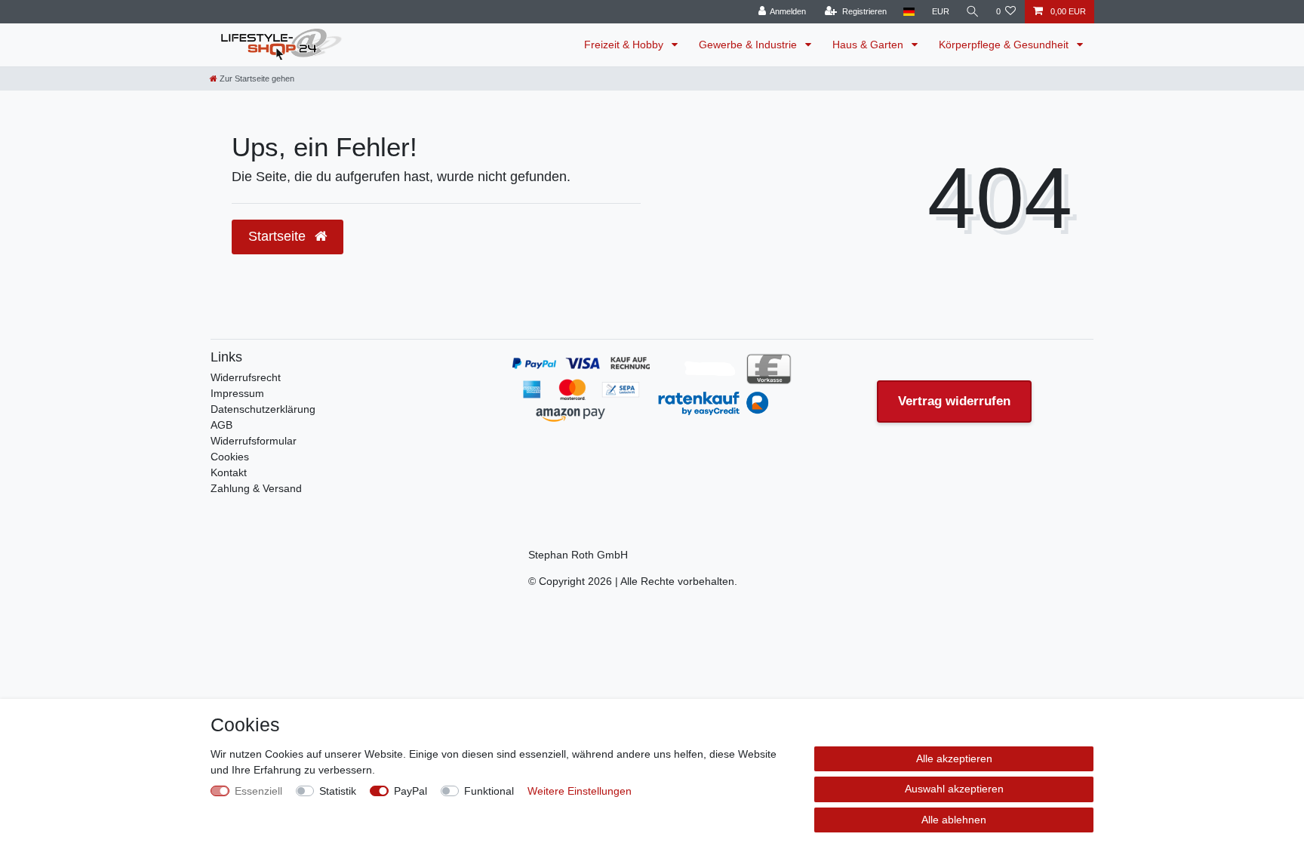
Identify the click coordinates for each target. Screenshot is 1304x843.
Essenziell (258, 791)
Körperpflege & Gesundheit (1005, 44)
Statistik (337, 791)
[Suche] (973, 11)
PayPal (410, 791)
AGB (221, 425)
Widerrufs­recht (246, 377)
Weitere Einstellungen (579, 791)
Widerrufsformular (254, 441)
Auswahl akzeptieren (954, 789)
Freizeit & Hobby (625, 44)
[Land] (909, 11)
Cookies (230, 457)
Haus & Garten (869, 44)
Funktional (489, 791)
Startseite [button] (278, 236)
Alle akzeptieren (954, 758)
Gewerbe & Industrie (749, 44)
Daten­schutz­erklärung (263, 409)
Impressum (237, 393)
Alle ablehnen (953, 820)
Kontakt (229, 472)
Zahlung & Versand (256, 488)
